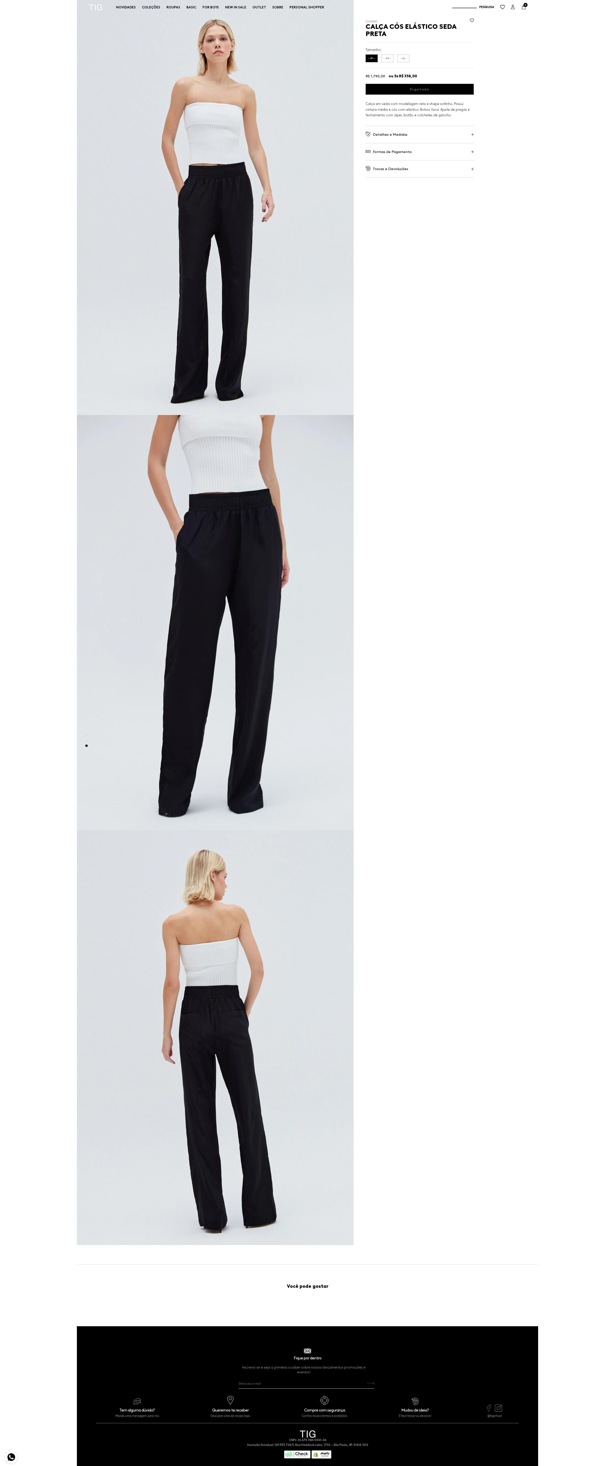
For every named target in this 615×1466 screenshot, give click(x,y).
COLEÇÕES (151, 7)
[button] (472, 21)
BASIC (191, 7)
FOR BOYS (211, 7)
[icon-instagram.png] (498, 1410)
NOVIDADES (126, 7)
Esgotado (420, 89)
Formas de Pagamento (392, 152)
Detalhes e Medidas (390, 134)
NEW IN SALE (235, 7)
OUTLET (259, 7)
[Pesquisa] (473, 7)
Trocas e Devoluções (390, 169)
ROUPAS (173, 7)
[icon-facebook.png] (488, 1410)
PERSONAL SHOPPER (306, 7)
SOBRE (277, 7)
